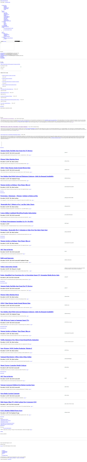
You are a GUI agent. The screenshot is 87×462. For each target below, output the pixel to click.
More (31, 429)
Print (3, 41)
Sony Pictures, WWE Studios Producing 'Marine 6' (16, 348)
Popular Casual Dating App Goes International (7, 118)
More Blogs (2, 106)
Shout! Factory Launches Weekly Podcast (13, 365)
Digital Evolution (6, 7)
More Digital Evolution (3, 326)
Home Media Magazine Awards (8, 28)
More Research (2, 192)
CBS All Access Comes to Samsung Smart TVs (14, 320)
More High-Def (2, 237)
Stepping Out (6, 19)
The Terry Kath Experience (7, 428)
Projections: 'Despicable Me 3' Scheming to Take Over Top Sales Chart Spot (23, 230)
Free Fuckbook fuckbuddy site (31, 128)
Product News (6, 8)
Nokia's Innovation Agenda (8, 266)
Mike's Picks (6, 13)
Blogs (3, 11)
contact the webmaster (12, 457)
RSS (2, 32)
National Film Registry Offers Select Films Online (15, 357)
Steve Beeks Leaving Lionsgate (9, 393)
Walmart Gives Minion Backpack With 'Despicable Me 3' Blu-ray (10, 99)
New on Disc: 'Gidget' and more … (6, 103)
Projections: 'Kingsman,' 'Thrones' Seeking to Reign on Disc (19, 196)
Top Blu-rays (2, 54)
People (5, 9)
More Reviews (2, 425)
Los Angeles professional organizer (56, 137)
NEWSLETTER (7, 2)
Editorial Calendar (6, 34)
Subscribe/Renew (4, 452)
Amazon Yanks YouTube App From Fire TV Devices (16, 150)
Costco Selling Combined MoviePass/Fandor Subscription (18, 213)
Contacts (5, 38)
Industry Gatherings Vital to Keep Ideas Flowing (9, 84)
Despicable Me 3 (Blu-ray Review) (6, 420)
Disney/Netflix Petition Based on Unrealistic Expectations (10, 81)
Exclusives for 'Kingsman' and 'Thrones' (6, 96)
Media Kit (5, 35)
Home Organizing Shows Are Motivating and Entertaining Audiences (10, 134)
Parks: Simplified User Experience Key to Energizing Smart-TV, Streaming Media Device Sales (29, 275)
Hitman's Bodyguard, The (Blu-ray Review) (7, 424)
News (5, 22)
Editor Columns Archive (7, 20)
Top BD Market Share (3, 55)
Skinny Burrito (6, 17)
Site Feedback (22, 457)
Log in (2, 41)
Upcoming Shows (4, 451)
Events (3, 27)
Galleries (1, 431)
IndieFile (5, 15)
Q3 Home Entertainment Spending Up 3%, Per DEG (16, 221)
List (2, 453)
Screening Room (4, 25)
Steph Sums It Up (6, 14)
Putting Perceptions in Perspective (7, 78)
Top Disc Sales (2, 53)
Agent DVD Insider (7, 16)
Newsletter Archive (5, 455)
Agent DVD (4, 21)
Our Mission (6, 33)
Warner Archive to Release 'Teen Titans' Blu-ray (15, 185)
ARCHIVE (2, 62)
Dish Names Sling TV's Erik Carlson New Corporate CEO (18, 402)
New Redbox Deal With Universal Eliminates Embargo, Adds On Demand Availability (27, 176)
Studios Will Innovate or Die (5, 92)
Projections (2, 56)
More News (2, 147)
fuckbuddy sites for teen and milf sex (51, 120)
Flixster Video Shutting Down (9, 159)
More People (2, 373)
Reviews (5, 23)
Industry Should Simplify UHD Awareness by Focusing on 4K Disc (10, 64)
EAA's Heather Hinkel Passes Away (11, 410)
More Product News (3, 371)
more (17, 130)
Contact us (18, 457)
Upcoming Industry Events (8, 29)
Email (5, 41)
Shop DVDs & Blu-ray (5, 26)
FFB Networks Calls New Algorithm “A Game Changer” (14, 126)
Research (5, 6)
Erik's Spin (5, 18)
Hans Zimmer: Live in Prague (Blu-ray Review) (7, 423)
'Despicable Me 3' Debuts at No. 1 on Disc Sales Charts (17, 204)
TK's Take (5, 12)
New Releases (2, 57)
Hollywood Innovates (7, 258)
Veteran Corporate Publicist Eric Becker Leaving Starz (17, 385)
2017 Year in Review (6, 249)
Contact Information (7, 36)
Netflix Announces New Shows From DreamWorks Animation (19, 340)
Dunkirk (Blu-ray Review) (4, 419)
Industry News (4, 5)
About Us (3, 450)
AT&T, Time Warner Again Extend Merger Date (15, 168)
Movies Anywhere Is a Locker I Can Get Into (8, 75)
